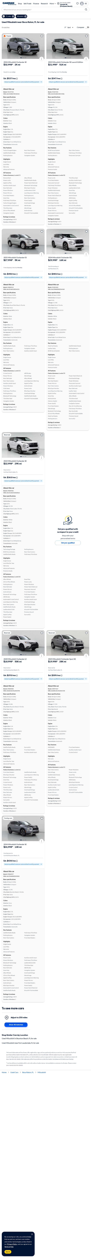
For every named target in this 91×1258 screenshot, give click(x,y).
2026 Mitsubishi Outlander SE (15, 62)
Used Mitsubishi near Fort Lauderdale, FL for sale (20, 1043)
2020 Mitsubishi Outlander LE (15, 659)
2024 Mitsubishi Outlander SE (15, 844)
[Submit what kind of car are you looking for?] (86, 9)
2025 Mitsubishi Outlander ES (15, 257)
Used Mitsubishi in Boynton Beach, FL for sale (19, 1038)
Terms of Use (8, 1247)
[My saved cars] (77, 3)
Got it (8, 1252)
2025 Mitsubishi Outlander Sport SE (62, 659)
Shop (20, 3)
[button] (8, 16)
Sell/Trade (27, 3)
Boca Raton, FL (28, 1072)
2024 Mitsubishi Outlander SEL (60, 257)
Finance (36, 3)
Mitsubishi (42, 1072)
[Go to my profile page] (84, 3)
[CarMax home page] (9, 3)
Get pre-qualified (68, 543)
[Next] (42, 46)
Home (4, 1072)
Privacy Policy (12, 1244)
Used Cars (14, 1072)
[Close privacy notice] (32, 1234)
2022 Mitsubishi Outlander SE (15, 461)
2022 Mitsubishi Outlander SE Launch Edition (65, 62)
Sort (69, 27)
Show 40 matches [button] (16, 1024)
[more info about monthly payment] (17, 79)
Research (44, 3)
